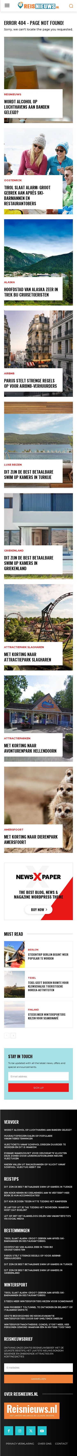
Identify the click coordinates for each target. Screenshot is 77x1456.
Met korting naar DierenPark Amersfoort (31, 839)
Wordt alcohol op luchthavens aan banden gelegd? (26, 106)
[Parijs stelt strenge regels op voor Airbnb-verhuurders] (38, 353)
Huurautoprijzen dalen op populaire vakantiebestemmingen (28, 1137)
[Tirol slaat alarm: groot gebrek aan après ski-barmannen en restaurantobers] (38, 171)
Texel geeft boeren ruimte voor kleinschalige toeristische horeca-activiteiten (48, 986)
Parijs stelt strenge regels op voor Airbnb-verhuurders (30, 383)
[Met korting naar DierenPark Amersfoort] (38, 810)
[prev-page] (6, 1035)
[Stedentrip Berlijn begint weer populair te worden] (14, 954)
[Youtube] (42, 1430)
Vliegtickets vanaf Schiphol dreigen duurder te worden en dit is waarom (35, 1146)
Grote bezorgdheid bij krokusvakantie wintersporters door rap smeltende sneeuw (33, 1317)
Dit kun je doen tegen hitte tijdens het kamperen (35, 1201)
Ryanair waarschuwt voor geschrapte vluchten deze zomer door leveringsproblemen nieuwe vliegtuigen (35, 1156)
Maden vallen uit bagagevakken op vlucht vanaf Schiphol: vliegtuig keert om (34, 1166)
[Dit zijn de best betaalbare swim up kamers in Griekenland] (38, 536)
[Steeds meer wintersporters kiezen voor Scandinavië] (14, 1014)
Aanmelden (38, 1379)
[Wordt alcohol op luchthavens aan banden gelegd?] (38, 80)
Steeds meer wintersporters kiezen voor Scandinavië (46, 1016)
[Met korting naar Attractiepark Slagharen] (38, 627)
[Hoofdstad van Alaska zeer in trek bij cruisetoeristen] (38, 262)
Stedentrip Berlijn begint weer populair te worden (48, 956)
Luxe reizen (13, 465)
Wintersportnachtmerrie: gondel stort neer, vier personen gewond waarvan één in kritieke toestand (37, 1326)
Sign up (38, 1087)
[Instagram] (19, 1430)
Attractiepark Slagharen (24, 647)
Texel (32, 978)
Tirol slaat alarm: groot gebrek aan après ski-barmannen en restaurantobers (27, 195)
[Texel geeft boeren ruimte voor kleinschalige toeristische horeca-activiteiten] (14, 984)
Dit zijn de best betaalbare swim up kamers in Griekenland (28, 563)
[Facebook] (8, 1430)
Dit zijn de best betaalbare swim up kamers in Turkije (28, 474)
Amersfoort (13, 829)
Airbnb (9, 373)
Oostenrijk (13, 180)
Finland (33, 1010)
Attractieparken (17, 738)
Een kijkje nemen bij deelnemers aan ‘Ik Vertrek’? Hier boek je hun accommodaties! (36, 1194)
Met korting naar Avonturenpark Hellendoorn (30, 748)
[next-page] (13, 1035)
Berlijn (33, 950)
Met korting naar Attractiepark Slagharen (27, 657)
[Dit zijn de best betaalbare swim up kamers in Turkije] (38, 445)
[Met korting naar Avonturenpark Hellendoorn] (38, 718)
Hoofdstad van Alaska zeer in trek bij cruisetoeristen (31, 292)
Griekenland (14, 550)
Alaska (9, 282)
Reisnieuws (12, 94)
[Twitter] (30, 1430)
